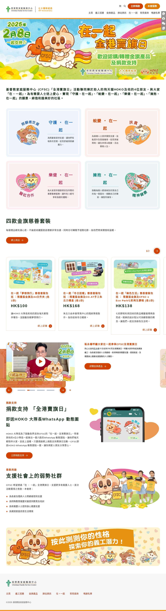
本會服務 (152, 6)
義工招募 (99, 13)
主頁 (90, 13)
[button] (21, 390)
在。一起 (133, 13)
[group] (83, 49)
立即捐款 (135, 6)
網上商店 (15, 240)
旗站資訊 (122, 13)
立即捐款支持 (17, 455)
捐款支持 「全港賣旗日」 (38, 409)
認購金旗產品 (95, 366)
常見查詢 (144, 13)
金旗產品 (110, 13)
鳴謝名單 (155, 13)
